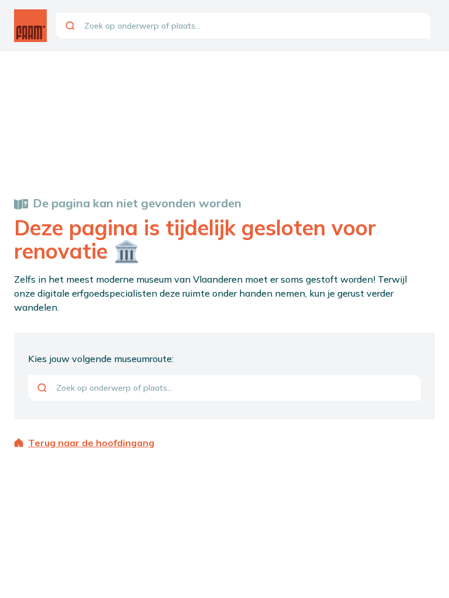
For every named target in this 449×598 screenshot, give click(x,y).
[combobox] (243, 26)
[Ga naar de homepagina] (30, 25)
